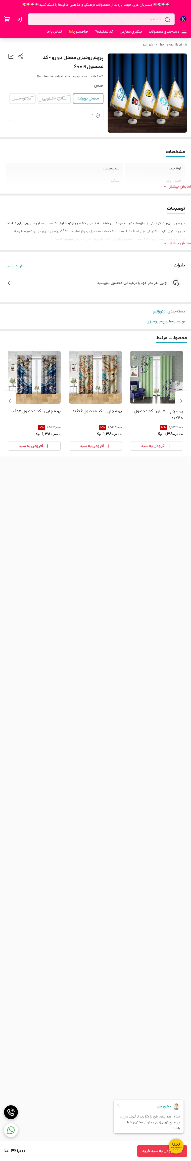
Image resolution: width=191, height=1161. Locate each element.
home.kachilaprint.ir (173, 45)
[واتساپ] (11, 1130)
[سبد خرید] (7, 19)
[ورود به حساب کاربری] (20, 19)
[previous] (181, 401)
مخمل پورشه (88, 98)
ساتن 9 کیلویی (54, 98)
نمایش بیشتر (180, 186)
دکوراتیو (148, 45)
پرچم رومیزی (156, 321)
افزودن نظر (15, 266)
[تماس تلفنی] (11, 1112)
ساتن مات (22, 98)
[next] (10, 401)
